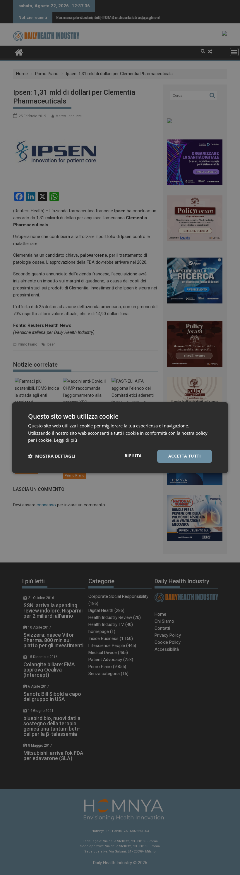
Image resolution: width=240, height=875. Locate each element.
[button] (51, 456)
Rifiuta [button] (133, 455)
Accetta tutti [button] (184, 456)
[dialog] (120, 437)
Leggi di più (65, 440)
